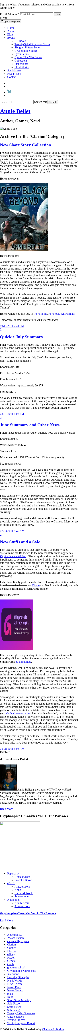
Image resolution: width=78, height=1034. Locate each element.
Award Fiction (15, 937)
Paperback (13, 873)
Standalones (21, 63)
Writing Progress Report (21, 1023)
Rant (10, 996)
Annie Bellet (15, 111)
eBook (11, 883)
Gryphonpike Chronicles (21, 970)
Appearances (14, 934)
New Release (14, 983)
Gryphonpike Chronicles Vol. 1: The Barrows (28, 913)
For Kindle (40, 313)
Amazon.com (22, 876)
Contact (11, 76)
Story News (14, 1006)
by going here (23, 661)
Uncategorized (15, 1016)
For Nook (54, 313)
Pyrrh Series (21, 54)
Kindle (36, 585)
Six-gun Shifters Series (28, 47)
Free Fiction (14, 73)
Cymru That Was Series (28, 57)
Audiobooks (14, 70)
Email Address (9, 14)
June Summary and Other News (29, 424)
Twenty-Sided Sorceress (21, 1013)
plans (10, 993)
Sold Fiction (14, 1003)
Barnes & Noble (24, 893)
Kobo (18, 889)
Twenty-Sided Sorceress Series (32, 44)
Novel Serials (15, 990)
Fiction (11, 957)
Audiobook (13, 899)
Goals (10, 964)
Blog (10, 34)
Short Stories (22, 67)
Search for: (40, 101)
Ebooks (11, 951)
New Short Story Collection (25, 145)
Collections (21, 60)
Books (11, 37)
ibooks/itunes (22, 896)
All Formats (68, 313)
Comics (11, 947)
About (11, 31)
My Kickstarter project (18, 713)
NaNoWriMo (14, 980)
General (11, 960)
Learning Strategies (18, 977)
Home (10, 27)
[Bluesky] (9, 92)
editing (11, 954)
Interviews (13, 974)
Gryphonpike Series (26, 50)
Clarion (11, 944)
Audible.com (22, 903)
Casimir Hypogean (18, 941)
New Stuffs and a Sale (20, 542)
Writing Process (16, 1019)
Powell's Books (23, 880)
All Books (20, 40)
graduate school (16, 967)
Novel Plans (14, 987)
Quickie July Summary (21, 337)
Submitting (13, 1010)
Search (52, 102)
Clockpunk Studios (53, 1029)
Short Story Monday (19, 1000)
